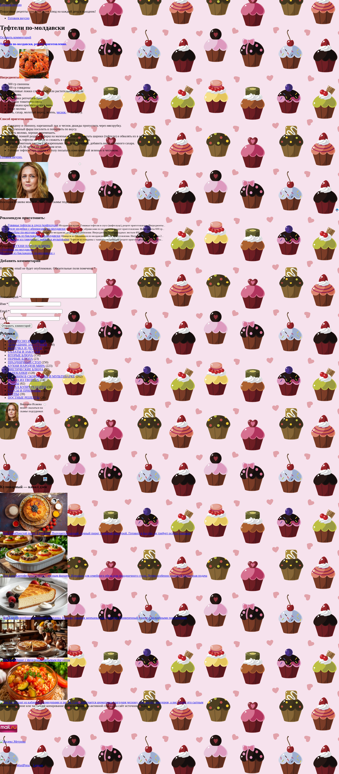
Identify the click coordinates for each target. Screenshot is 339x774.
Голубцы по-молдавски (23, 232)
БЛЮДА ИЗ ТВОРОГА (23, 380)
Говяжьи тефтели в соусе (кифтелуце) (33, 225)
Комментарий (10, 297)
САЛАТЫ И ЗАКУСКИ (24, 351)
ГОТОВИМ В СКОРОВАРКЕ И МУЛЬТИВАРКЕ (41, 376)
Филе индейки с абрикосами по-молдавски (37, 228)
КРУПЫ (13, 394)
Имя (4, 304)
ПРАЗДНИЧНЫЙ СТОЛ (24, 362)
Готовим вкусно (11, 4)
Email (5, 311)
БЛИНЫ (13, 383)
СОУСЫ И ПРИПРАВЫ (24, 390)
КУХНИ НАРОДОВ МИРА (31, 246)
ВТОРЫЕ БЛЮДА (20, 355)
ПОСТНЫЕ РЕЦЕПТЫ (24, 397)
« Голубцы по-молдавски (17, 249)
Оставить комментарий (15, 37)
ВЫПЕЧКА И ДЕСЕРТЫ (25, 348)
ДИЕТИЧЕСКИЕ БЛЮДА (25, 369)
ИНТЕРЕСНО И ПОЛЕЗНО (27, 341)
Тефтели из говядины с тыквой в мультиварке (38, 239)
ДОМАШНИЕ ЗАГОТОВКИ (27, 344)
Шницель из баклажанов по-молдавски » (27, 253)
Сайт (3, 318)
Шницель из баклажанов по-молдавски (34, 235)
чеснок (61, 112)
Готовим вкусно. (11, 157)
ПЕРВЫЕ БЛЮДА (20, 358)
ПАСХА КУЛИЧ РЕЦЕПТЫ (27, 387)
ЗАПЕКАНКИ (17, 373)
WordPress (23, 765)
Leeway (38, 765)
